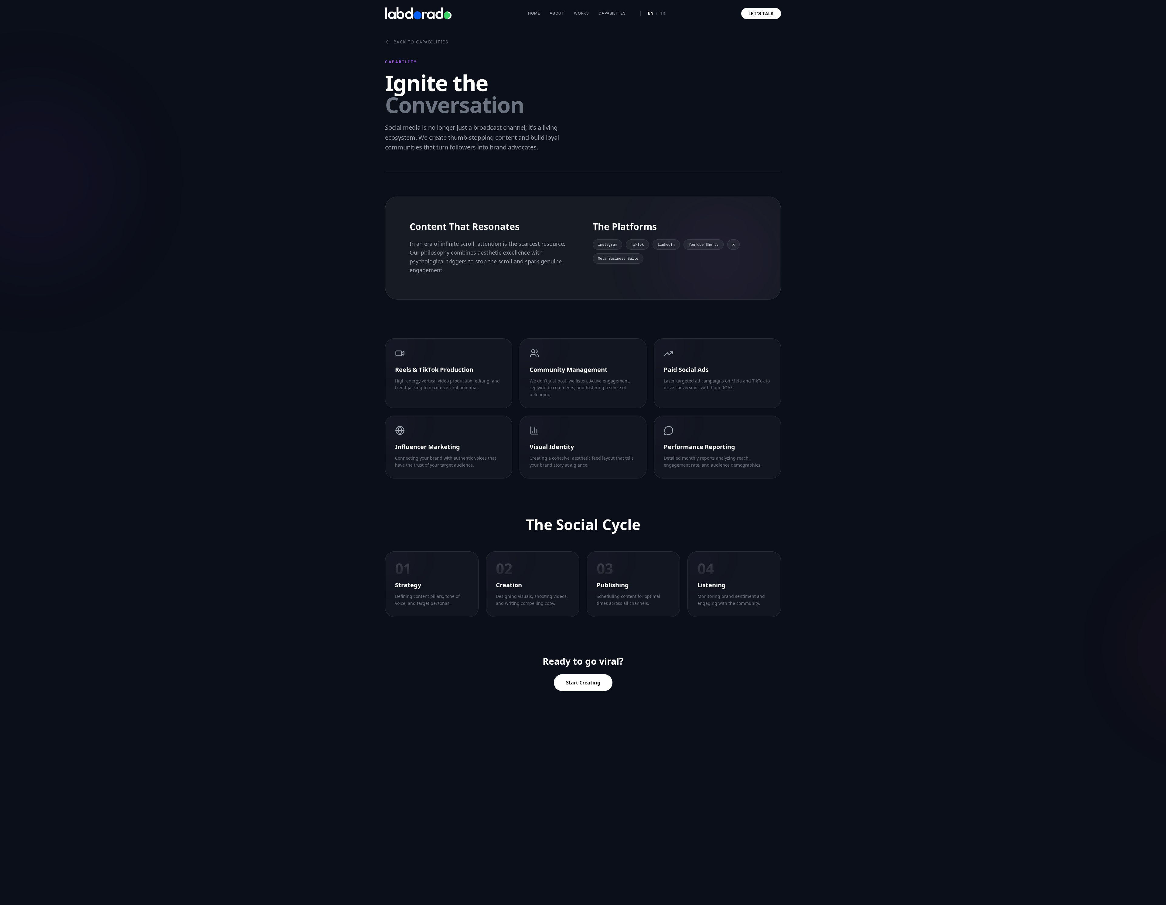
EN (650, 13)
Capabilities (612, 13)
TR (662, 13)
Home (534, 13)
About (557, 13)
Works (581, 13)
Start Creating (583, 682)
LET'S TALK (761, 13)
